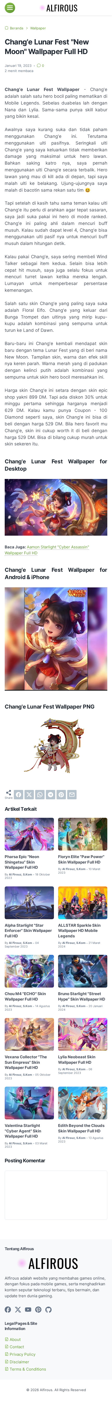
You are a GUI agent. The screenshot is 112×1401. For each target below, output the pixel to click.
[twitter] (29, 794)
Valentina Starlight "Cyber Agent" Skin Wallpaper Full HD (23, 1131)
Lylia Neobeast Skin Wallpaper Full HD (76, 1060)
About (15, 1339)
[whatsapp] (40, 794)
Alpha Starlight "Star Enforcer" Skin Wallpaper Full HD (28, 930)
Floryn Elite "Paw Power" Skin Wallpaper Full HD (81, 859)
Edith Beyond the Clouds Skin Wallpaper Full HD (81, 1128)
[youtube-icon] (28, 1310)
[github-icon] (48, 1310)
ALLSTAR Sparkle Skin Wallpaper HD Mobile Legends (79, 930)
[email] (72, 794)
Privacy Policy (22, 1354)
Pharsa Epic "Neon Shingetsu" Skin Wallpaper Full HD (22, 862)
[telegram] (50, 794)
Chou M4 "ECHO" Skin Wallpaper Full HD (25, 996)
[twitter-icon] (18, 1310)
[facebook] (18, 794)
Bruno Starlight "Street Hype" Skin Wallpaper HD (81, 996)
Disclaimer (19, 1362)
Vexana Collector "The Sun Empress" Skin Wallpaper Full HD (26, 1062)
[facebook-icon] (8, 1310)
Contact (16, 1347)
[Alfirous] (56, 7)
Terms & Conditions (27, 1369)
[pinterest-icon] (38, 1310)
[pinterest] (61, 794)
